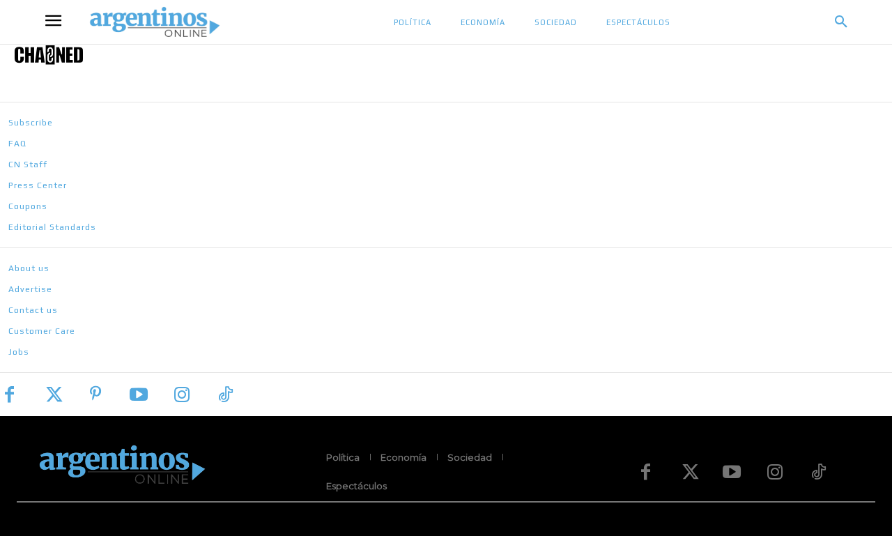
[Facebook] (9, 394)
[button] (841, 22)
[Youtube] (139, 394)
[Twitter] (52, 394)
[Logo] (446, 55)
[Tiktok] (225, 394)
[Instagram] (182, 394)
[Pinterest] (95, 394)
